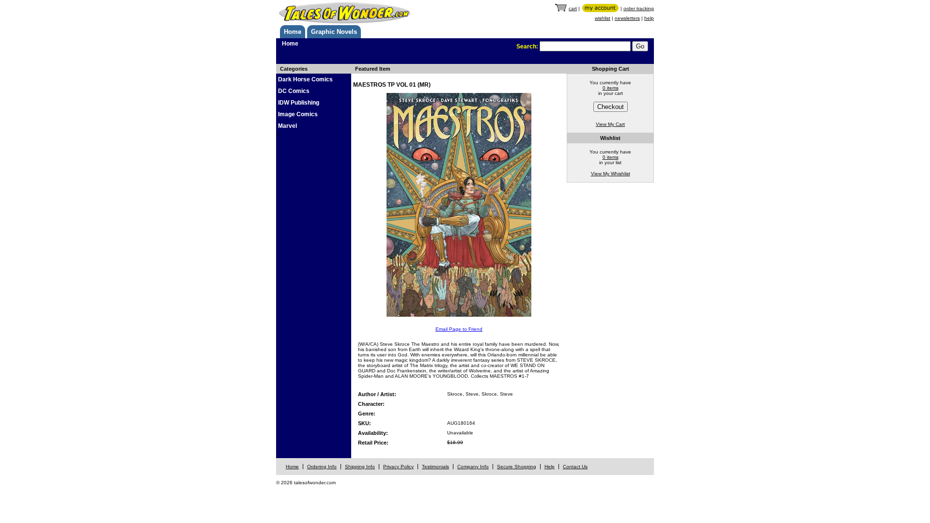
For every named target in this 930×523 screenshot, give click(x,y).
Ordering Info (322, 466)
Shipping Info (360, 466)
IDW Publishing (298, 102)
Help (549, 466)
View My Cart (610, 124)
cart (573, 8)
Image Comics (298, 114)
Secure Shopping (516, 466)
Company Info (473, 466)
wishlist (602, 18)
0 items (611, 88)
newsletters (627, 18)
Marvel (287, 126)
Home (292, 31)
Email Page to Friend (458, 329)
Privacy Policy (398, 466)
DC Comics (294, 91)
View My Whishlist (610, 173)
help (649, 18)
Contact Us (575, 466)
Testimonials (435, 466)
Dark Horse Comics (305, 79)
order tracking (638, 8)
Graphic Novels (334, 31)
